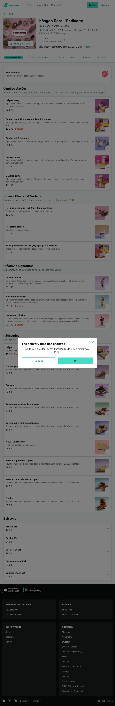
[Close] (93, 342)
